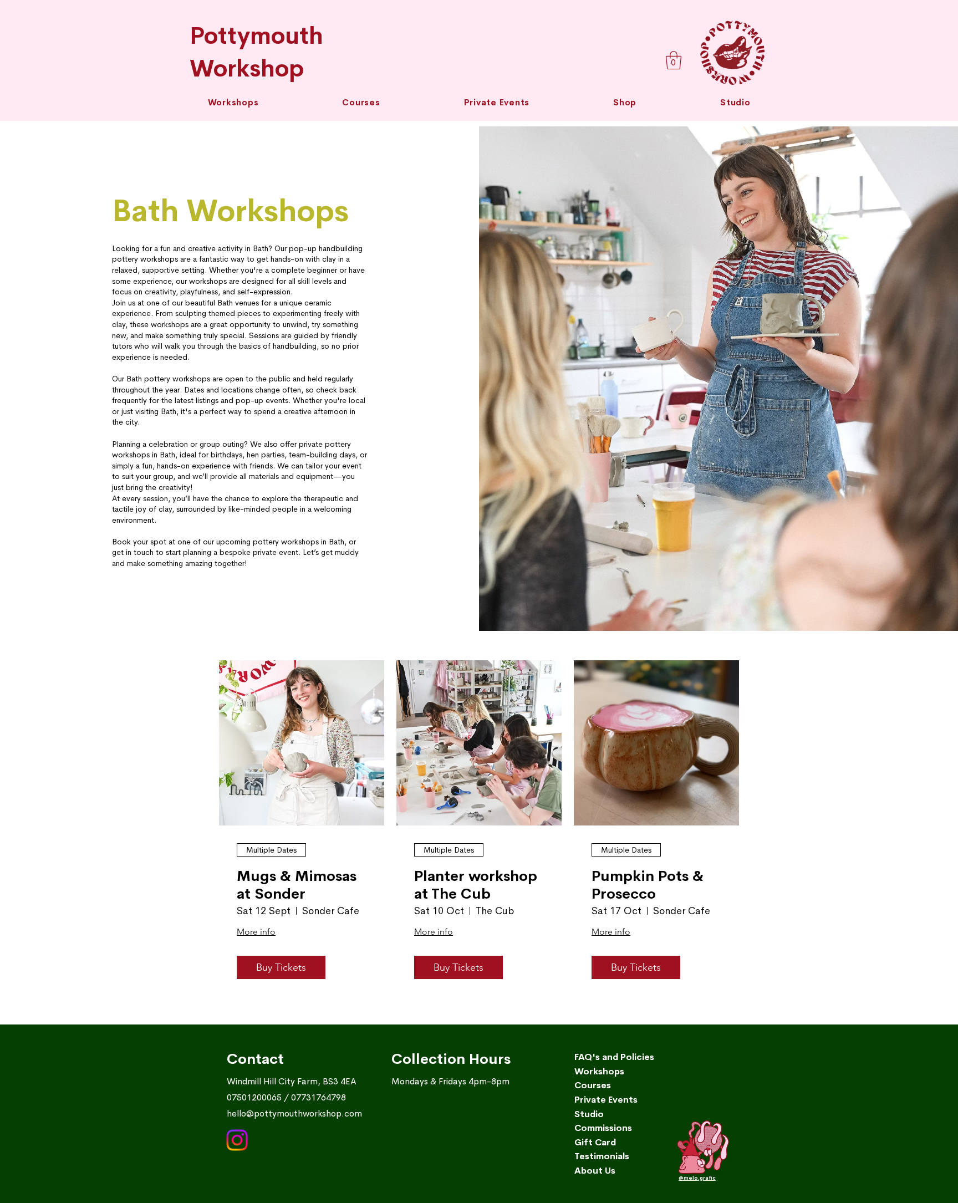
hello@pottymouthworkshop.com (294, 1113)
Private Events (606, 1099)
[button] (361, 102)
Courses (592, 1085)
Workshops (599, 1071)
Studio (589, 1114)
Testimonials (601, 1156)
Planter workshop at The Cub (475, 885)
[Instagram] (237, 1140)
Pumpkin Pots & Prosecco (648, 885)
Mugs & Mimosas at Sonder (296, 885)
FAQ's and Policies (614, 1057)
